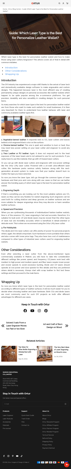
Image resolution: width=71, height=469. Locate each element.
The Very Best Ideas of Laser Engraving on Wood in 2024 (61, 349)
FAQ (22, 422)
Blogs (44, 419)
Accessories (7, 422)
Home (5, 9)
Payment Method (48, 448)
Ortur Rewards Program (50, 422)
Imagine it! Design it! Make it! (20, 462)
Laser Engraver (8, 415)
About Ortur (46, 415)
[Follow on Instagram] (8, 456)
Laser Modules (8, 419)
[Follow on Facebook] (4, 456)
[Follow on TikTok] (21, 456)
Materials (6, 425)
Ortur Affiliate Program (50, 425)
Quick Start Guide (27, 415)
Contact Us (25, 425)
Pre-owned (7, 428)
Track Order (25, 419)
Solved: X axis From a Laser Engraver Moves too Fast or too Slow (16, 325)
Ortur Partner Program (50, 428)
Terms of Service (48, 435)
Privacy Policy (47, 445)
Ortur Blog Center (14, 9)
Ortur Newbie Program (50, 432)
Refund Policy (47, 438)
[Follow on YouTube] (17, 456)
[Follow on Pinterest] (13, 456)
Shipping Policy (47, 441)
